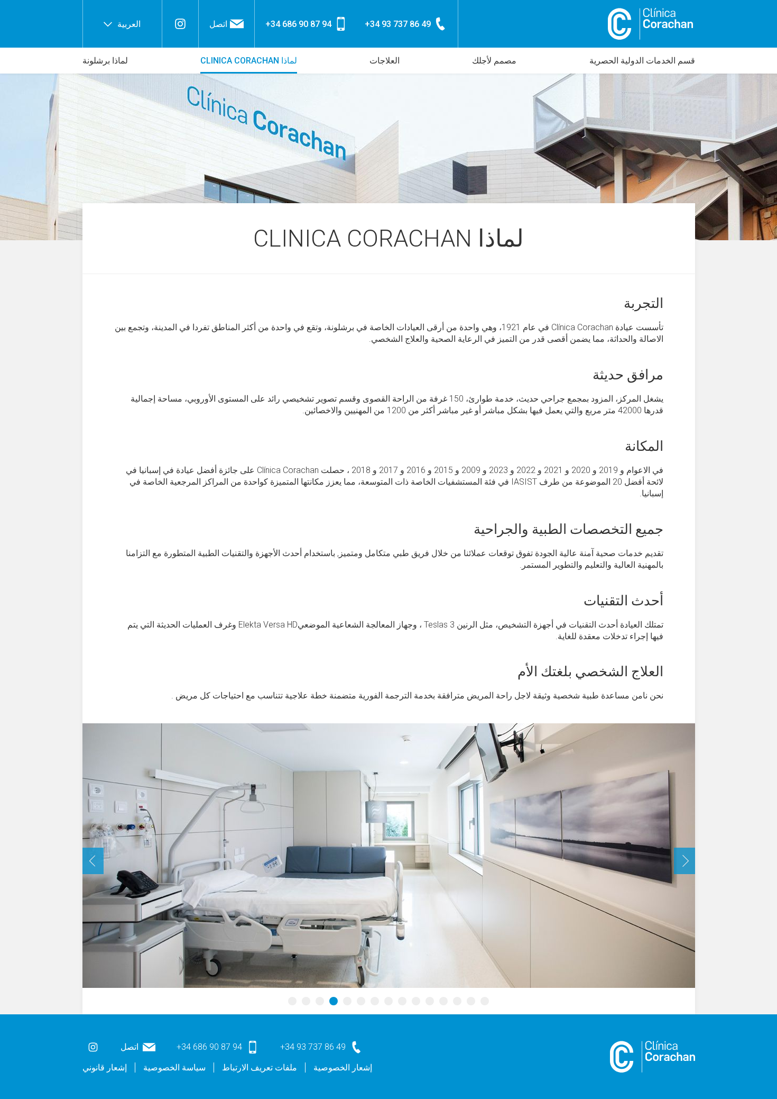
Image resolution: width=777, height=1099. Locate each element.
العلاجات (384, 61)
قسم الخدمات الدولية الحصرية (642, 61)
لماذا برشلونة (105, 61)
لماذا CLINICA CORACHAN (248, 61)
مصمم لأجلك (494, 61)
